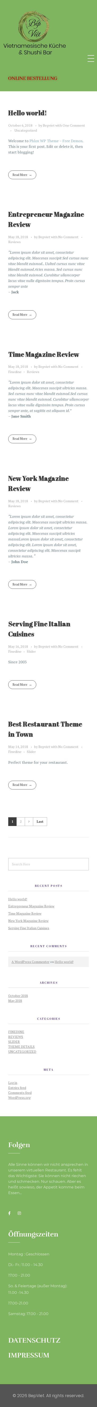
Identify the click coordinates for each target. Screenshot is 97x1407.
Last (40, 821)
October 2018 (18, 995)
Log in (12, 1082)
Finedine (14, 371)
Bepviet (49, 125)
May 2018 (15, 1000)
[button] (32, 78)
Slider (31, 651)
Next (29, 821)
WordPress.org (19, 1097)
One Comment (74, 125)
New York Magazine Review (28, 920)
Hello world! (27, 112)
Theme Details (21, 1046)
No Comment (68, 237)
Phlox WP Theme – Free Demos (55, 140)
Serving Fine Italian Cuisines (28, 928)
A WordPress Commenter (30, 961)
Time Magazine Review (43, 354)
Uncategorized (25, 130)
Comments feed (20, 1092)
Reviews (14, 242)
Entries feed (17, 1087)
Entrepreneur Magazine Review (31, 906)
